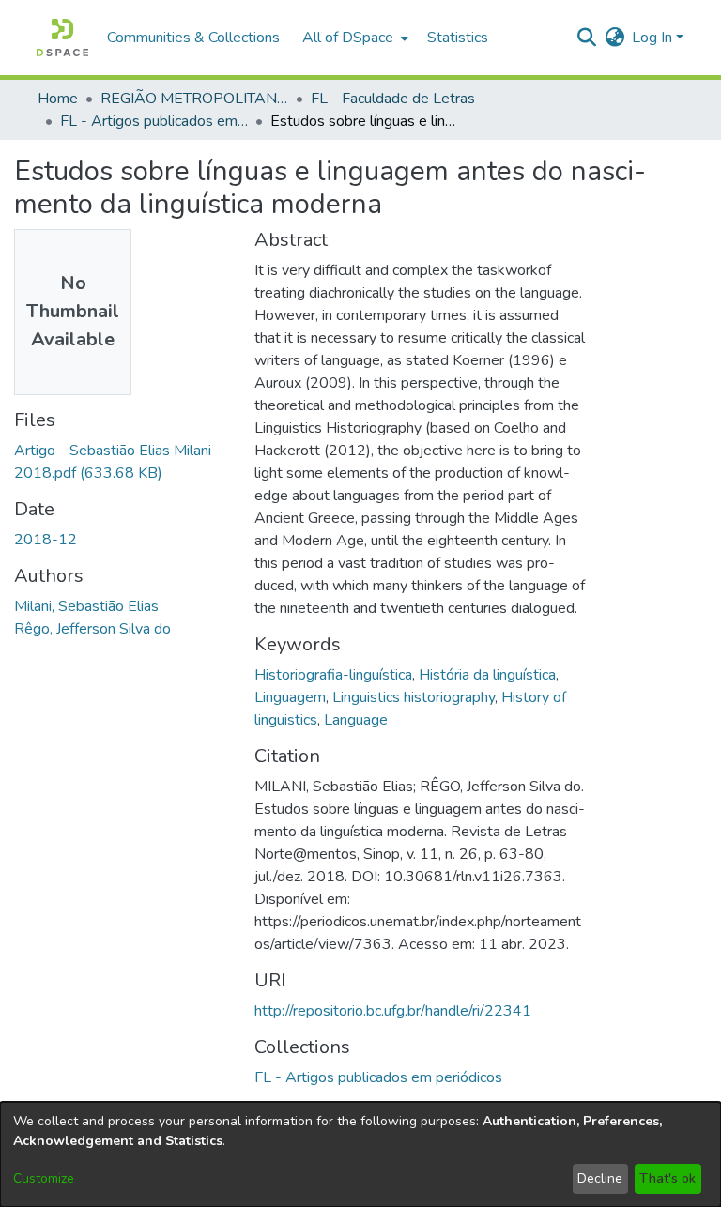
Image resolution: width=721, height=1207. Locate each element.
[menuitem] (353, 37)
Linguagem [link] (290, 697)
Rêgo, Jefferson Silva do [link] (92, 629)
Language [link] (356, 720)
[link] (378, 1077)
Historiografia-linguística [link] (333, 675)
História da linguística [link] (487, 675)
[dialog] (360, 1154)
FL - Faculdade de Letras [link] (393, 98)
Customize (43, 1178)
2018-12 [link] (45, 539)
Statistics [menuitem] (457, 37)
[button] (62, 37)
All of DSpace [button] (347, 37)
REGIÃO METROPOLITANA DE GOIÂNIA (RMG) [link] (194, 98)
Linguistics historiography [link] (413, 697)
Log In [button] (654, 37)
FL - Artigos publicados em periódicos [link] (154, 121)
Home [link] (58, 98)
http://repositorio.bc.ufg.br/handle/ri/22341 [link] (392, 1011)
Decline (599, 1178)
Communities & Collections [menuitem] (193, 37)
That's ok (667, 1178)
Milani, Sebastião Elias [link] (86, 606)
